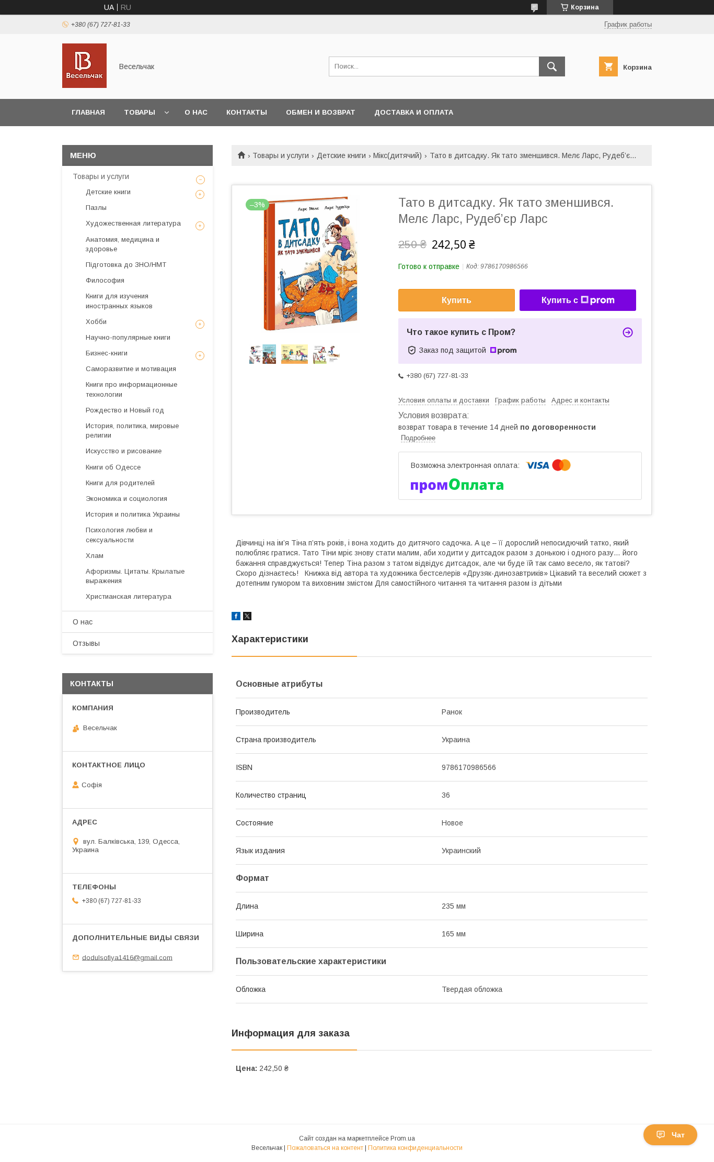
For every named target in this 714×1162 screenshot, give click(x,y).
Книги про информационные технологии (131, 389)
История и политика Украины (133, 514)
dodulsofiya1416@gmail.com (127, 957)
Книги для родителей (120, 483)
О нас (196, 112)
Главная (88, 112)
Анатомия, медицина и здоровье (122, 244)
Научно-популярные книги (128, 337)
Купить (456, 300)
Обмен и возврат (320, 112)
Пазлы (96, 207)
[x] (247, 617)
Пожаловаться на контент (325, 1148)
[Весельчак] (84, 85)
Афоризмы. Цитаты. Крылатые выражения (135, 576)
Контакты (246, 112)
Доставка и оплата (413, 112)
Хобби (96, 322)
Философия (105, 280)
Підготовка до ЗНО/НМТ (126, 265)
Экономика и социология (126, 498)
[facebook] (236, 617)
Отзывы (86, 643)
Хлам (94, 556)
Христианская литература (128, 596)
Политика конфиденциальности (415, 1148)
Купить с (560, 300)
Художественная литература (133, 223)
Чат (678, 1135)
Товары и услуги (280, 155)
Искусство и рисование (124, 451)
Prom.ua (402, 1138)
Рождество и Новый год (125, 410)
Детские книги (341, 155)
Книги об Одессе (113, 467)
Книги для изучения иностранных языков (119, 300)
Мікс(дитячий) (397, 155)
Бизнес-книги (107, 353)
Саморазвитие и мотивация (131, 369)
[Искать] (552, 66)
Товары (139, 112)
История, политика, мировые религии (132, 430)
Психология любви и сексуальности (119, 534)
